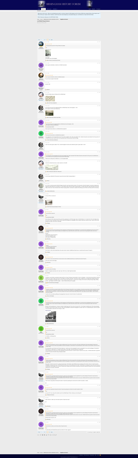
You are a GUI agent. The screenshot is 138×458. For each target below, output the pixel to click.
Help (95, 455)
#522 (99, 174)
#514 (99, 82)
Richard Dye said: (48, 133)
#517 (99, 120)
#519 (99, 142)
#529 (99, 265)
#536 (99, 372)
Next (51, 39)
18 (47, 39)
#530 (99, 275)
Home (39, 9)
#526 (99, 226)
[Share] (97, 42)
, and (53, 282)
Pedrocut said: (48, 122)
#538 (99, 397)
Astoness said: (48, 43)
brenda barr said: (48, 287)
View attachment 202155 (50, 126)
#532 (99, 298)
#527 (99, 241)
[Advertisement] (69, 31)
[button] (51, 9)
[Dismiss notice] (99, 13)
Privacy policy (92, 455)
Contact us (81, 455)
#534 (99, 340)
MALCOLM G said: (49, 75)
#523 (99, 183)
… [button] (42, 39)
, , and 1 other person (54, 171)
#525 (99, 209)
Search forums (43, 10)
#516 (99, 105)
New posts (39, 10)
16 (44, 39)
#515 (99, 92)
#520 (99, 151)
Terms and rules (86, 455)
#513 (99, 73)
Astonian (39, 22)
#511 (99, 41)
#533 (99, 326)
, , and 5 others (53, 60)
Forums (43, 9)
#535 (99, 356)
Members (55, 9)
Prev (39, 39)
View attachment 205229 (50, 217)
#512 (99, 63)
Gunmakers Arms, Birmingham (51, 58)
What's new (49, 9)
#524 (99, 193)
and (50, 191)
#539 (99, 408)
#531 (99, 285)
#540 (99, 422)
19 (49, 39)
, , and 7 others (54, 206)
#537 (99, 385)
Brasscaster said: (48, 154)
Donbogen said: (48, 243)
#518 (99, 131)
